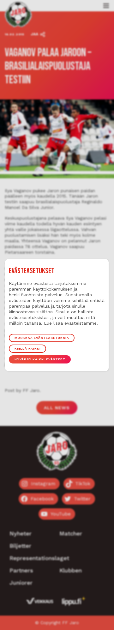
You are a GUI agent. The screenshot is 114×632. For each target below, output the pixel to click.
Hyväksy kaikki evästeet (40, 359)
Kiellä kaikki (27, 348)
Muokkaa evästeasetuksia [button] (42, 338)
